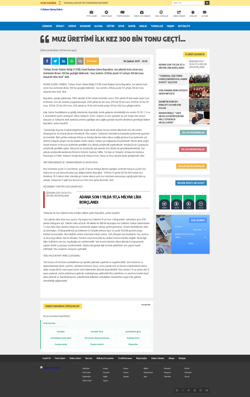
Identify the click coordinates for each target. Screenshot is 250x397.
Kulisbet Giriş (97, 331)
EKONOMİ (85, 26)
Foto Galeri (60, 358)
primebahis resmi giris (61, 338)
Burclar (88, 358)
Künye (171, 358)
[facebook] (177, 390)
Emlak (186, 368)
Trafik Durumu (125, 358)
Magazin (167, 372)
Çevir (191, 243)
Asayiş (105, 368)
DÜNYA (72, 26)
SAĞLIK (143, 26)
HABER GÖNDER (179, 16)
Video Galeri (75, 358)
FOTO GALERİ (92, 16)
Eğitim (146, 368)
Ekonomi (167, 368)
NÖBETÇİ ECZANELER (142, 16)
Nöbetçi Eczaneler (105, 358)
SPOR (121, 26)
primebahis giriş (133, 331)
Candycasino (61, 344)
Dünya (125, 368)
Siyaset (126, 376)
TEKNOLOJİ (157, 26)
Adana (125, 372)
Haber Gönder (157, 358)
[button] (60, 2)
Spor (145, 376)
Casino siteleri (97, 344)
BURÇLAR (193, 16)
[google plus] (194, 390)
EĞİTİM (110, 26)
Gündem (106, 372)
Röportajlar (141, 358)
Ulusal (186, 376)
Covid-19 (46, 358)
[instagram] (182, 390)
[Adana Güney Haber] (59, 13)
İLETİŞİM (205, 16)
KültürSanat (148, 372)
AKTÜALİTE (184, 26)
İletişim (182, 358)
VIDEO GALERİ (106, 16)
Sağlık (105, 376)
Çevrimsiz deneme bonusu (97, 338)
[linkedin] (200, 390)
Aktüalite (85, 368)
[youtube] (207, 390)
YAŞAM (170, 26)
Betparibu (133, 344)
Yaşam (105, 380)
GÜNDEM (47, 26)
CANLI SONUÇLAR (161, 16)
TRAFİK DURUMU (122, 16)
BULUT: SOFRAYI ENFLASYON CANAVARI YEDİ (85, 2)
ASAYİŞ (131, 26)
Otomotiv (187, 372)
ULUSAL (98, 26)
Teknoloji (167, 376)
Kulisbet (61, 331)
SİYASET (60, 26)
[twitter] (188, 390)
